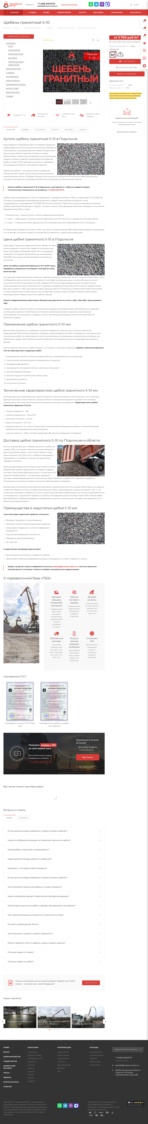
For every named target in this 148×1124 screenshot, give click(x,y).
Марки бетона (63, 1052)
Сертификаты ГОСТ (35, 1058)
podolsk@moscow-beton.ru (47, 6)
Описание (10, 43)
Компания (33, 1047)
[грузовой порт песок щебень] (21, 623)
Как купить (40, 130)
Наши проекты (13, 80)
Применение (14, 50)
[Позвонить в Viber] (102, 4)
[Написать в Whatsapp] (91, 4)
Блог (59, 1071)
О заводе (10, 73)
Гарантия (93, 1058)
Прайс (6, 1047)
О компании (32, 1052)
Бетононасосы (11, 1082)
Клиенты (31, 1078)
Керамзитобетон (12, 1057)
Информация (64, 1047)
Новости (31, 1068)
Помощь (94, 1047)
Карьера (31, 1081)
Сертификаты (12, 77)
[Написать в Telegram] (96, 4)
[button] (9, 660)
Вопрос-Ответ (12, 88)
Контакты (31, 1065)
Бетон (6, 1052)
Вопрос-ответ (95, 1062)
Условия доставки (97, 1055)
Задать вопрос (13, 92)
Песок (6, 1073)
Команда (31, 1071)
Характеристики (15, 54)
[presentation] (52, 103)
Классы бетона (63, 1055)
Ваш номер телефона (87, 747)
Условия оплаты (96, 1052)
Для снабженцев (64, 1065)
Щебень (9, 818)
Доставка (12, 58)
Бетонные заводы (34, 1055)
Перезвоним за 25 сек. (16, 84)
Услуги (83, 130)
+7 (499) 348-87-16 (46, 4)
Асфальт (7, 1086)
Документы (32, 1062)
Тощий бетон (10, 1061)
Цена (10, 46)
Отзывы (9, 96)
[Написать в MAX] (107, 4)
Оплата (55, 130)
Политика (61, 1062)
